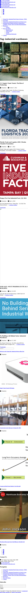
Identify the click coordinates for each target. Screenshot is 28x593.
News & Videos (7, 28)
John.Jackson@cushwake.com (8, 7)
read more (3, 94)
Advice (7, 27)
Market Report (9, 30)
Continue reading (16, 91)
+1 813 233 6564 (5, 0)
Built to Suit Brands (16, 592)
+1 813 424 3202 (5, 6)
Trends (7, 32)
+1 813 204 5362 (5, 3)
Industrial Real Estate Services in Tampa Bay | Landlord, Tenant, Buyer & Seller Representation (14, 24)
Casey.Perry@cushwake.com (8, 2)
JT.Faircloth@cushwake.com (8, 4)
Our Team (5, 20)
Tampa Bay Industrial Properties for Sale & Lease (14, 21)
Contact (5, 35)
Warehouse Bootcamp (11, 34)
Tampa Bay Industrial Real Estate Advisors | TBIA (15, 19)
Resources (5, 26)
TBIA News (9, 31)
